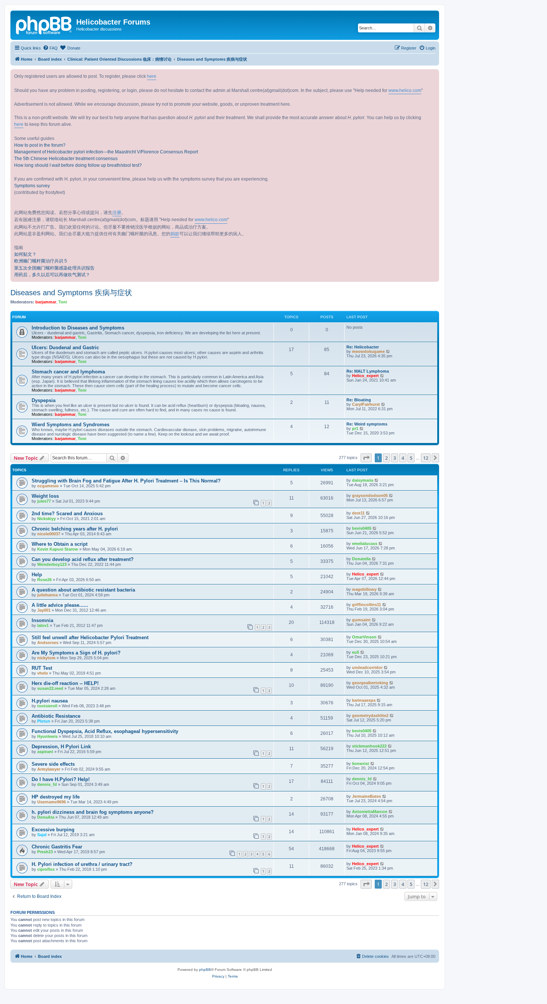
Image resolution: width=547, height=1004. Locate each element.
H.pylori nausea (50, 701)
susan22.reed (50, 688)
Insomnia (42, 620)
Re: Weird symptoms (366, 424)
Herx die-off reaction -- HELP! (65, 683)
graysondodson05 (370, 495)
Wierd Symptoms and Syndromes (70, 424)
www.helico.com (404, 90)
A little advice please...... (60, 605)
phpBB (205, 970)
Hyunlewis (47, 736)
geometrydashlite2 (370, 715)
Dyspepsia (43, 400)
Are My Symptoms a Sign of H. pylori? (76, 653)
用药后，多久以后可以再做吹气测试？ (52, 274)
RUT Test (42, 668)
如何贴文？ (25, 254)
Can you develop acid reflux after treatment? (83, 559)
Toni (62, 302)
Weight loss (45, 496)
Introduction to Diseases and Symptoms (78, 328)
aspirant (45, 751)
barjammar (45, 302)
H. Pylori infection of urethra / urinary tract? (82, 864)
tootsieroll (47, 706)
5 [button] (411, 458)
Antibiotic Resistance (56, 716)
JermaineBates (366, 796)
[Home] (44, 24)
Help (37, 574)
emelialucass (364, 543)
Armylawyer (48, 769)
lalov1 (43, 625)
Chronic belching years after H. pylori (75, 529)
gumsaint (361, 620)
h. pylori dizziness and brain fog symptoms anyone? (93, 812)
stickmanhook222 (369, 746)
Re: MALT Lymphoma (367, 371)
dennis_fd (47, 784)
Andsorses (47, 642)
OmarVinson (364, 637)
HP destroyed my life (56, 797)
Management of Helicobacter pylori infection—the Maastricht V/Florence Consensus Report (106, 151)
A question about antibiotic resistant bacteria (83, 590)
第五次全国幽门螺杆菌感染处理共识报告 (54, 268)
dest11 (358, 513)
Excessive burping (53, 829)
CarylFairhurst (366, 404)
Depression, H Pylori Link (61, 746)
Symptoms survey (32, 185)
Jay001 (44, 610)
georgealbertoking (370, 683)
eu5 (355, 652)
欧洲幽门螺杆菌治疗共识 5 (40, 261)
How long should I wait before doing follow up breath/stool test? (78, 165)
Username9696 (51, 802)
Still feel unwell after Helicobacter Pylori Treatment (90, 637)
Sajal (42, 834)
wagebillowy (364, 589)
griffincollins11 (366, 604)
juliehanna (47, 595)
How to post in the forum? (39, 145)
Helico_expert (365, 375)
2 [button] (386, 458)
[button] (366, 457)
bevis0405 (361, 528)
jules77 (44, 501)
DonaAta (45, 817)
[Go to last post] (376, 480)
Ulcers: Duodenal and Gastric (65, 347)
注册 (116, 212)
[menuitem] (50, 48)
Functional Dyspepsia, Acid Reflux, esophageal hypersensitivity (105, 731)
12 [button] (425, 458)
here (151, 76)
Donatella (361, 559)
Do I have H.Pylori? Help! (61, 779)
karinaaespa (363, 700)
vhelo (42, 673)
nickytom (46, 658)
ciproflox (46, 869)
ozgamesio (48, 486)
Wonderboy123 (52, 564)
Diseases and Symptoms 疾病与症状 (71, 293)
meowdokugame (368, 351)
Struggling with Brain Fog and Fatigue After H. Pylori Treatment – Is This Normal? (126, 481)
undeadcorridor (367, 667)
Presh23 (45, 852)
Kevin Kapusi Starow (57, 549)
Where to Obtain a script (59, 544)
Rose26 (44, 579)
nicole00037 (48, 534)
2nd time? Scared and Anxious (67, 513)
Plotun (43, 721)
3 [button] (394, 458)
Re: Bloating (358, 400)
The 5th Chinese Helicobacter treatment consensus (66, 158)
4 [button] (403, 458)
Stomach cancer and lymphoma (68, 371)
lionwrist (360, 763)
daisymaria (362, 480)
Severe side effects (53, 764)
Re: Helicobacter (362, 347)
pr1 (355, 428)
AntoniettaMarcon (369, 811)
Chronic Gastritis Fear (57, 847)
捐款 (174, 233)
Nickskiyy (46, 518)
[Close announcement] (433, 75)
